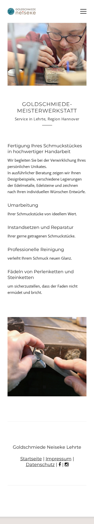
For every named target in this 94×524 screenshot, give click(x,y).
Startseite (31, 459)
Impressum (58, 459)
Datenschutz (40, 464)
